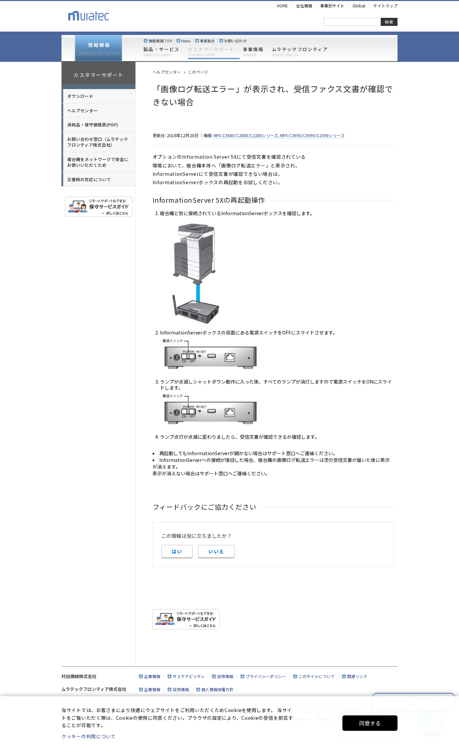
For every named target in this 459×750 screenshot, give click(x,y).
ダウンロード (80, 96)
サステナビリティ (189, 676)
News (186, 40)
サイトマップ (385, 5)
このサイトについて (316, 676)
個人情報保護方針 (217, 689)
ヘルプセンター (82, 110)
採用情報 (225, 676)
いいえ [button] (216, 551)
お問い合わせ (235, 40)
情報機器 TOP (160, 40)
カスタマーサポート (211, 51)
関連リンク (357, 676)
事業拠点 (207, 40)
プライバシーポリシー (266, 676)
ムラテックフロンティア (300, 51)
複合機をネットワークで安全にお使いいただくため (97, 162)
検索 (389, 22)
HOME (282, 5)
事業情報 (253, 51)
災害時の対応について (89, 179)
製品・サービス (161, 51)
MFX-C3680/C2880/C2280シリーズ (246, 135)
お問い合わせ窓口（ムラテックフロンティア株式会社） (97, 142)
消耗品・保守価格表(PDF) (92, 124)
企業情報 (152, 676)
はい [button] (177, 551)
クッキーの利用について (88, 736)
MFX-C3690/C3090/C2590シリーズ (312, 135)
